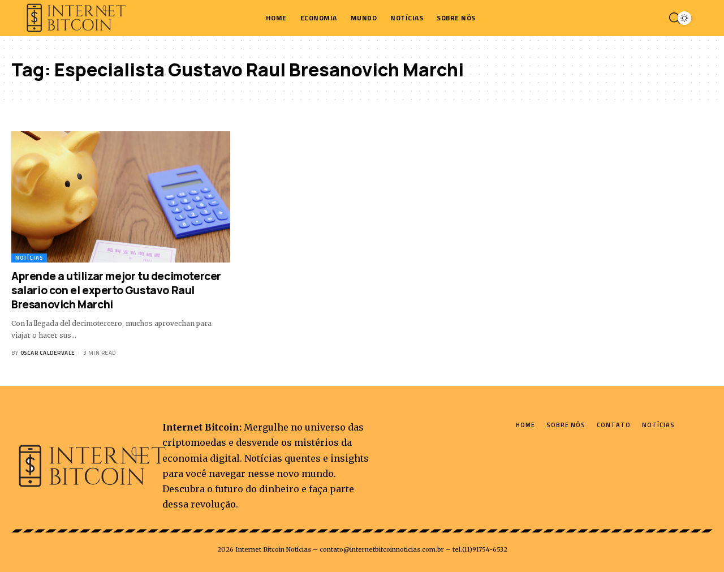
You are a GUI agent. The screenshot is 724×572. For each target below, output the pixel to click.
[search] (672, 18)
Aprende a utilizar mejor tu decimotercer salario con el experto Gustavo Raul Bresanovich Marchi (116, 290)
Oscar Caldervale (47, 353)
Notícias (29, 257)
